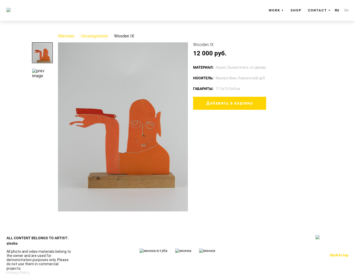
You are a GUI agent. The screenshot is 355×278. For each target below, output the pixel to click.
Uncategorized (94, 36)
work (274, 10)
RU (337, 10)
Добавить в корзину (229, 103)
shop (296, 10)
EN (346, 10)
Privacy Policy (17, 272)
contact (317, 10)
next (183, 127)
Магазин (66, 36)
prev (63, 127)
